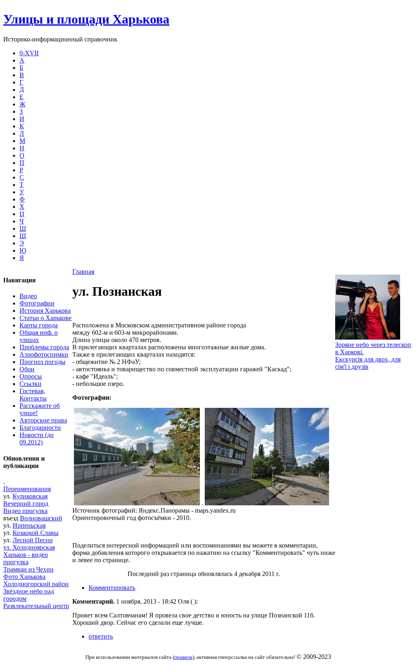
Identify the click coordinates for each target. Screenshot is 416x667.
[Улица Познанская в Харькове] (137, 503)
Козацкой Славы (35, 532)
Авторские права (43, 420)
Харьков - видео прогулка (25, 558)
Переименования (27, 488)
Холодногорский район (36, 583)
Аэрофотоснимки (44, 354)
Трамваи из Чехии (28, 569)
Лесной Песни (33, 540)
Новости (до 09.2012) (37, 438)
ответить (101, 636)
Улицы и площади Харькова (86, 19)
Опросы (31, 376)
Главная (83, 271)
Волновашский (41, 518)
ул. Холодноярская (29, 547)
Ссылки (30, 383)
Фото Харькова (24, 576)
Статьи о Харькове (46, 317)
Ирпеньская (29, 525)
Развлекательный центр (36, 605)
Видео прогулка (25, 510)
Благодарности (40, 427)
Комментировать (112, 587)
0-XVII (29, 53)
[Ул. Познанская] (267, 503)
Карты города (39, 325)
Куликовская (30, 496)
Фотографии (37, 303)
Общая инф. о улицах (39, 336)
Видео (28, 295)
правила (183, 657)
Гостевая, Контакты (33, 395)
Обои (27, 369)
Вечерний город (25, 503)
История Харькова (45, 310)
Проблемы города (44, 347)
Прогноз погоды (42, 361)
